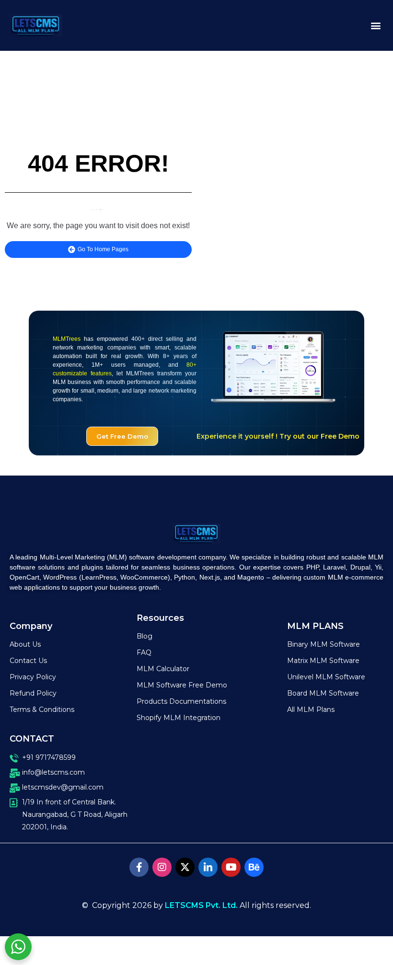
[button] (375, 26)
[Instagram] (162, 867)
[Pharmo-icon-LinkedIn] (208, 867)
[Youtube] (231, 867)
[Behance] (254, 867)
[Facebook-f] (139, 867)
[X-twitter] (185, 867)
